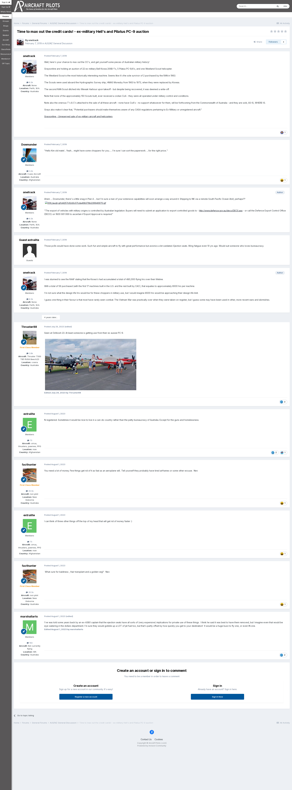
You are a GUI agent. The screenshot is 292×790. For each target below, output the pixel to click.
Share (258, 42)
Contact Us (146, 739)
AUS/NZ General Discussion (58, 43)
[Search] (277, 6)
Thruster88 (29, 326)
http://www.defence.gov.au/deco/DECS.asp (221, 210)
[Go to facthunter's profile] (29, 475)
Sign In (5, 2)
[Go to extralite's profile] (29, 425)
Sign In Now (217, 697)
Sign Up (5, 7)
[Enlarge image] (75, 203)
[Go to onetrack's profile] (20, 42)
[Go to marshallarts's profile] (29, 627)
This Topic (265, 6)
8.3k (30, 82)
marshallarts (29, 616)
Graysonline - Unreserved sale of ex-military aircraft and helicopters (78, 116)
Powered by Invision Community (151, 746)
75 (30, 440)
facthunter (29, 464)
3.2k (30, 171)
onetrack (33, 40)
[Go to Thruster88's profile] (29, 337)
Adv (285, 6)
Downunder (29, 144)
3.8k (30, 353)
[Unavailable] (90, 364)
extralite (29, 413)
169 (31, 643)
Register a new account (86, 697)
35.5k (31, 491)
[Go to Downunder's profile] (29, 155)
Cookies (159, 739)
